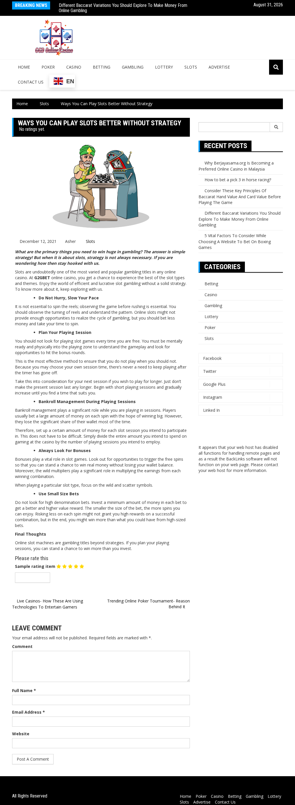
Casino (73, 67)
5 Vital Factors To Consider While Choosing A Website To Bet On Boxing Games (234, 241)
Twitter (209, 371)
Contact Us (31, 82)
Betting (101, 67)
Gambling (132, 67)
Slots (190, 67)
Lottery (164, 67)
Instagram (212, 397)
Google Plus (214, 384)
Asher (70, 241)
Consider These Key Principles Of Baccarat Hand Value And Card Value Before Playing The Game (239, 196)
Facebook (212, 358)
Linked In (211, 410)
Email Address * (28, 712)
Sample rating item (35, 566)
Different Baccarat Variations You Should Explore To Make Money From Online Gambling (123, 8)
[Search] (276, 127)
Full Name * (24, 690)
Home (24, 67)
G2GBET (42, 277)
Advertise (219, 67)
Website (20, 733)
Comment (22, 646)
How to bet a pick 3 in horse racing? (238, 179)
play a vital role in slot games (60, 459)
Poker (48, 67)
